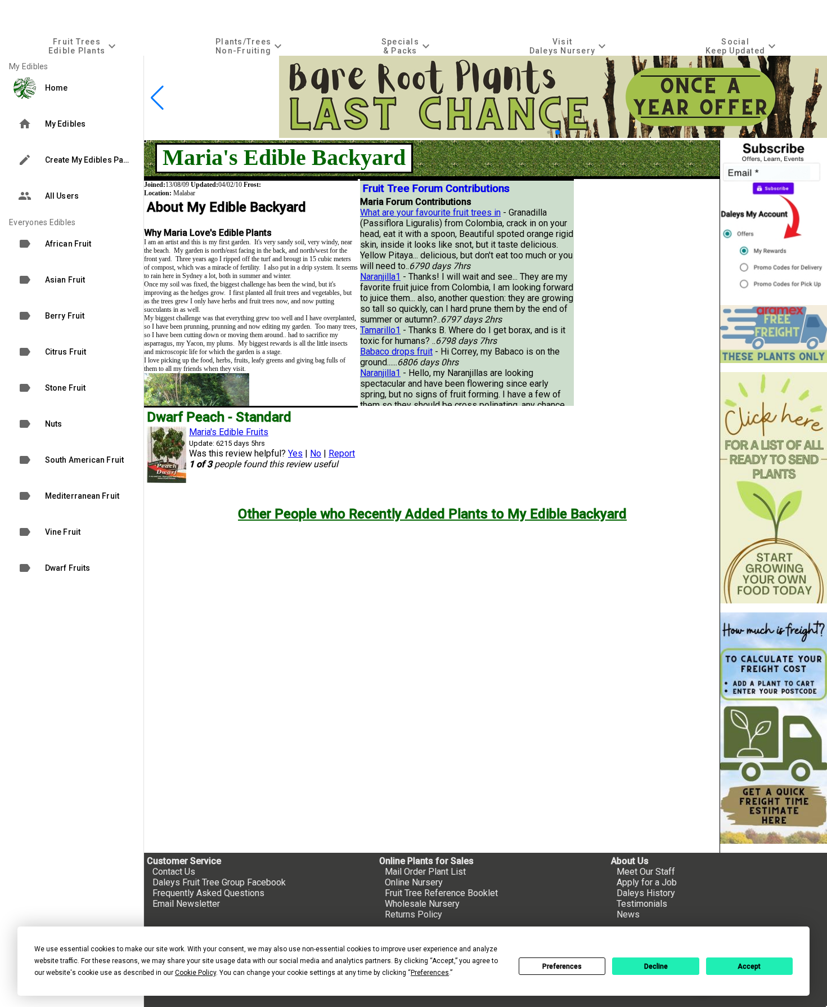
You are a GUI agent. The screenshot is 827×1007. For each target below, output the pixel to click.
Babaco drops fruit (396, 351)
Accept (749, 966)
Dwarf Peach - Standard (219, 417)
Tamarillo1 (380, 330)
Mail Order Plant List (425, 871)
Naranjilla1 (380, 276)
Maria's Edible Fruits (228, 432)
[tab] (83, 46)
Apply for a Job (647, 882)
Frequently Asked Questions (208, 893)
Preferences (562, 966)
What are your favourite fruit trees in (430, 212)
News (628, 914)
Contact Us (173, 871)
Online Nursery (414, 882)
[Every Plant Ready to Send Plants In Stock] (773, 487)
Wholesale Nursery (422, 903)
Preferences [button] (430, 973)
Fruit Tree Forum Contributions (436, 188)
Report (342, 453)
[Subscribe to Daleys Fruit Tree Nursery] (773, 218)
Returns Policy (413, 914)
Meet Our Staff (646, 871)
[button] (548, 132)
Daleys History (646, 893)
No (315, 453)
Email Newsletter (186, 903)
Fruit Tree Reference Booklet (441, 893)
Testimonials (642, 903)
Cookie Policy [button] (195, 973)
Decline (656, 966)
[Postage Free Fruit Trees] (773, 334)
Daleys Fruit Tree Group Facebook (219, 882)
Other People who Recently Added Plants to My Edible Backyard (432, 514)
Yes (295, 453)
